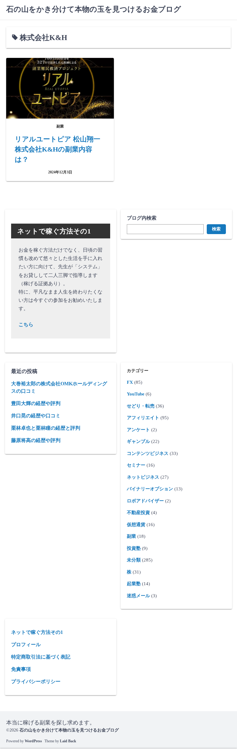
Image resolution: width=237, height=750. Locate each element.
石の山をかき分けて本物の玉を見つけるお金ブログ (93, 9)
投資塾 (134, 548)
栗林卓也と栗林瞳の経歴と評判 (45, 428)
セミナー (136, 465)
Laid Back (68, 741)
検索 (216, 229)
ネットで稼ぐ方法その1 (37, 632)
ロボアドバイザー (145, 500)
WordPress (33, 741)
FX (130, 382)
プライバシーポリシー (35, 681)
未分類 (134, 559)
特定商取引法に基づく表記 (40, 656)
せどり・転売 (141, 405)
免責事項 (21, 669)
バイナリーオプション (150, 488)
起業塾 (134, 583)
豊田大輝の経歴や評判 (35, 403)
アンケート (138, 429)
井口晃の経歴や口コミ (35, 415)
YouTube (135, 393)
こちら (26, 324)
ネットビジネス (143, 477)
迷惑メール (138, 595)
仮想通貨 (136, 524)
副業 (131, 536)
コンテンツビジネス (147, 453)
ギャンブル (138, 441)
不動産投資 (138, 512)
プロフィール (26, 644)
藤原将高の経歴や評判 (35, 440)
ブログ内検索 (141, 218)
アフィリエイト (143, 417)
